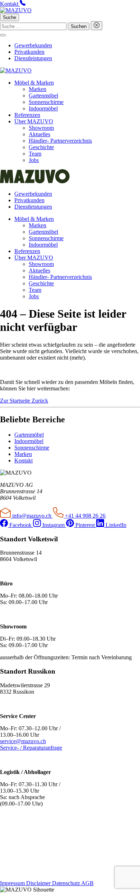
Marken (37, 89)
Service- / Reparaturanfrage (31, 748)
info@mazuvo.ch (32, 516)
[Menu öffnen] (3, 35)
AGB (87, 883)
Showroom (41, 128)
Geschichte (41, 147)
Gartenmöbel (43, 95)
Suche (9, 17)
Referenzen (27, 115)
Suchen (79, 26)
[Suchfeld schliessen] (96, 25)
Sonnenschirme (46, 102)
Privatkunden (29, 52)
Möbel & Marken (34, 83)
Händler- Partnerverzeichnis (60, 141)
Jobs (34, 160)
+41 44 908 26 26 (85, 516)
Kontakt (23, 460)
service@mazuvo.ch (23, 741)
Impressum (13, 883)
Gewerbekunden (33, 45)
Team (35, 154)
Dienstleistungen (33, 58)
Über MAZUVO (33, 121)
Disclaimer (39, 883)
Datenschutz (66, 883)
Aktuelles (39, 134)
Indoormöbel (43, 108)
